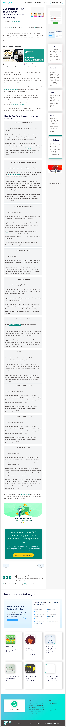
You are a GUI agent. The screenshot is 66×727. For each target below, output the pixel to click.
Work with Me (56, 2)
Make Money (28, 2)
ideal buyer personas (11, 89)
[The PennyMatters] (8, 2)
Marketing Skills (16, 21)
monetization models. (17, 104)
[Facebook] (5, 722)
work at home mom (13, 174)
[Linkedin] (10, 722)
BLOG (46, 2)
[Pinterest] (5, 724)
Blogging (38, 2)
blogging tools (29, 148)
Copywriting (19, 584)
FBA (7, 231)
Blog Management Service (54, 709)
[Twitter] (7, 722)
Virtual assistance (15, 324)
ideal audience (25, 494)
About (50, 700)
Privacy (51, 706)
